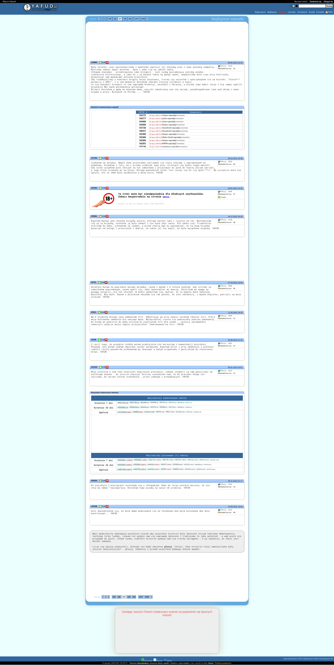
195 (110, 19)
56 (228, 288)
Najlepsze (272, 12)
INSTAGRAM (148, 661)
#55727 (189, 402)
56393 (142, 143)
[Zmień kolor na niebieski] (291, 6)
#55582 (123, 407)
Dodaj (312, 12)
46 (228, 164)
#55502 (188, 464)
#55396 (178, 464)
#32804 (197, 412)
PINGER (169, 661)
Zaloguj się (328, 1)
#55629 (189, 407)
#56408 (154, 402)
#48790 (125, 469)
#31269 (180, 412)
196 (115, 19)
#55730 (181, 402)
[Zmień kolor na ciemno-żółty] (294, 6)
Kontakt (320, 12)
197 (119, 19)
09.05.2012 (232, 63)
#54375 (211, 469)
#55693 (140, 460)
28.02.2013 (232, 188)
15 (228, 373)
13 (228, 318)
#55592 (125, 465)
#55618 (134, 407)
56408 (142, 121)
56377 (142, 118)
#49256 (153, 469)
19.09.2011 (232, 507)
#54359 (190, 469)
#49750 (139, 469)
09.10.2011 (232, 158)
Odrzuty (282, 12)
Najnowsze (260, 12)
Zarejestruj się (315, 1)
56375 (142, 115)
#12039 (124, 412)
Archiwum (302, 12)
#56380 (145, 402)
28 (228, 222)
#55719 (168, 460)
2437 (137, 19)
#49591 (166, 469)
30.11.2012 (232, 481)
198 (124, 19)
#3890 (138, 412)
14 (228, 487)
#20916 (149, 412)
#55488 (181, 407)
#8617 (170, 412)
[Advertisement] (30, 332)
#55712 (155, 460)
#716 (189, 412)
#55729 (193, 460)
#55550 (153, 465)
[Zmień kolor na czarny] (297, 6)
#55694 (139, 465)
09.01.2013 (232, 367)
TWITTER (159, 661)
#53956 (201, 469)
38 (228, 512)
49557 (142, 131)
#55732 (123, 402)
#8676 (160, 412)
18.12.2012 (232, 216)
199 (129, 19)
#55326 (207, 464)
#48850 (178, 469)
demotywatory (142, 663)
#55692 (125, 460)
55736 (142, 128)
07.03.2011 (232, 283)
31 (228, 69)
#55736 (134, 402)
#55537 (166, 464)
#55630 (145, 407)
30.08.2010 (232, 340)
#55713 (163, 402)
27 (228, 194)
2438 (143, 19)
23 (228, 346)
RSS (330, 12)
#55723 (172, 402)
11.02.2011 (232, 313)
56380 (142, 134)
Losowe (292, 12)
